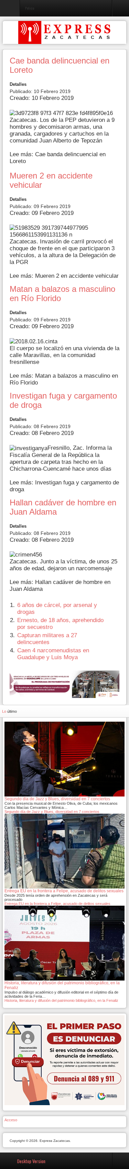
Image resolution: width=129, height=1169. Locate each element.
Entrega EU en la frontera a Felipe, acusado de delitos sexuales (57, 904)
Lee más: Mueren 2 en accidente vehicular (64, 276)
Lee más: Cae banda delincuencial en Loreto (58, 157)
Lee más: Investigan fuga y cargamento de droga (64, 486)
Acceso (10, 1120)
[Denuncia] (64, 1060)
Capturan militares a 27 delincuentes (47, 638)
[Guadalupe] (64, 683)
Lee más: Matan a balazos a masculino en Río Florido (64, 379)
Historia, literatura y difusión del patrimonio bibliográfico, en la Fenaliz (61, 1000)
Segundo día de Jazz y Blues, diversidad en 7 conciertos (51, 812)
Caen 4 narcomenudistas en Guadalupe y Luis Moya (53, 654)
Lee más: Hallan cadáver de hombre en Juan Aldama (60, 585)
